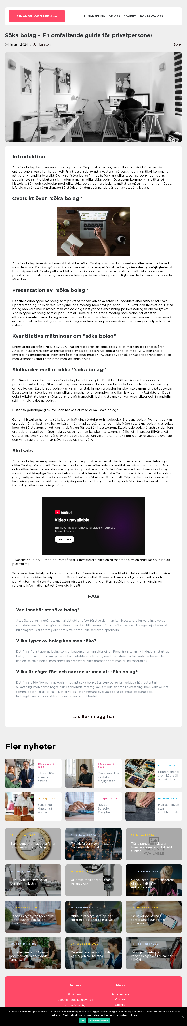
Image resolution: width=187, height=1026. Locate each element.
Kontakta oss (151, 16)
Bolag (178, 44)
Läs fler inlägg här (93, 716)
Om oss (114, 16)
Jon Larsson (42, 44)
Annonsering (94, 16)
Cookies (130, 16)
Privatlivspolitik (99, 1020)
